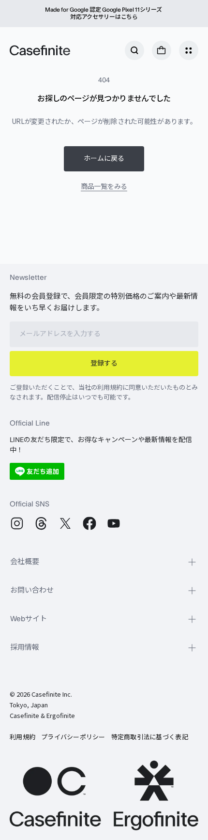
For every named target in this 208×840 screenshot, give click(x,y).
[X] (65, 523)
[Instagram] (17, 523)
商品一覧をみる (104, 186)
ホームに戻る (104, 158)
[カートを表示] (161, 50)
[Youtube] (113, 523)
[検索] (134, 50)
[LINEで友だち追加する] (37, 471)
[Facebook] (89, 523)
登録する (104, 363)
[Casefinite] (40, 50)
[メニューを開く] (188, 50)
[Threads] (41, 523)
